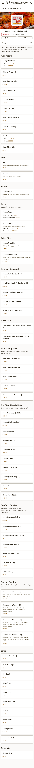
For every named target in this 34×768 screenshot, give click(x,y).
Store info (10, 38)
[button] (17, 63)
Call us (25, 38)
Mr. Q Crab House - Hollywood (17, 2)
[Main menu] (3, 3)
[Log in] (31, 3)
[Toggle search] (31, 43)
